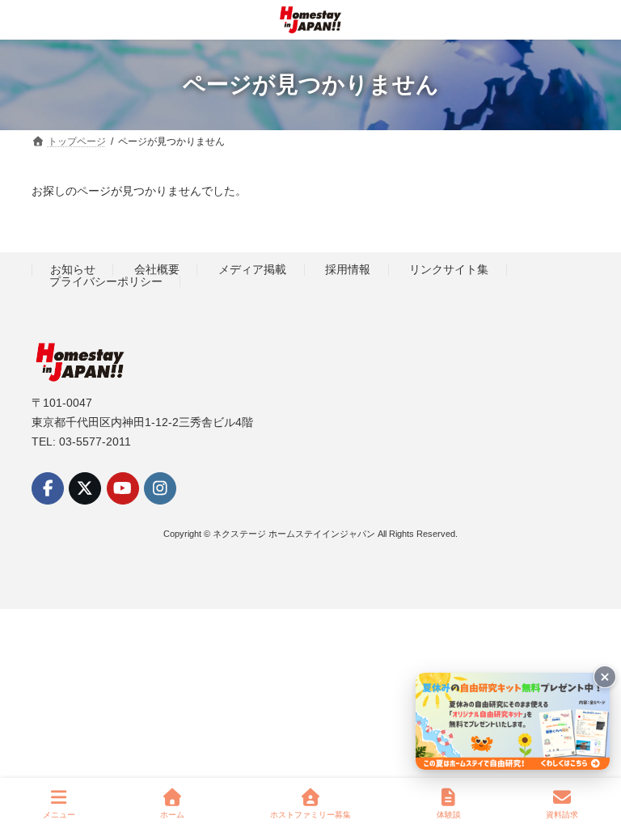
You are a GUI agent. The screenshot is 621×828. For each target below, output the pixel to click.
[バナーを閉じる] (605, 676)
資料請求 (562, 814)
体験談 (449, 814)
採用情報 (347, 269)
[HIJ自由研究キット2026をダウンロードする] (513, 721)
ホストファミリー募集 (310, 814)
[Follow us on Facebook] (48, 488)
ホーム (172, 814)
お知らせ (72, 269)
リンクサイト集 (448, 269)
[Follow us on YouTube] (123, 488)
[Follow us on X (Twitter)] (85, 488)
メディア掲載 (252, 269)
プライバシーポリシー (106, 281)
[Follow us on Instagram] (160, 488)
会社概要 (157, 269)
